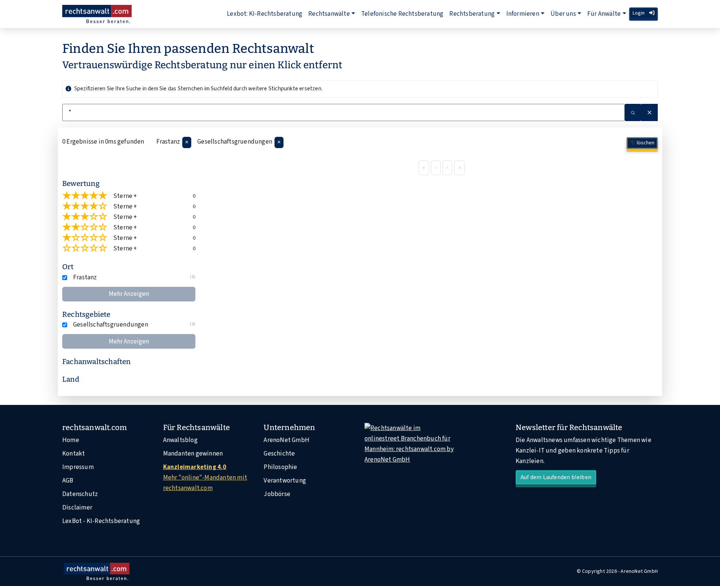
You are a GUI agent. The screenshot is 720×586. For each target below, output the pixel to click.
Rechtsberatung (472, 13)
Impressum (78, 467)
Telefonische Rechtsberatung (402, 13)
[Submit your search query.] (633, 112)
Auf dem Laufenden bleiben (555, 477)
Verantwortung (285, 480)
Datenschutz (80, 494)
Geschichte (279, 453)
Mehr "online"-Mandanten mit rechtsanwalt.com (205, 478)
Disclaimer (77, 507)
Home (70, 440)
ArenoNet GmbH (286, 440)
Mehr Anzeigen (129, 293)
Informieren (522, 13)
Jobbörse (277, 494)
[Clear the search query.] (649, 112)
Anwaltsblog (180, 440)
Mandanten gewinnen (193, 453)
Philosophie (280, 467)
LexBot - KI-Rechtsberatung (101, 521)
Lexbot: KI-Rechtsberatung (264, 13)
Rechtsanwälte (329, 13)
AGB (68, 480)
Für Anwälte (604, 13)
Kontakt (73, 453)
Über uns (563, 13)
